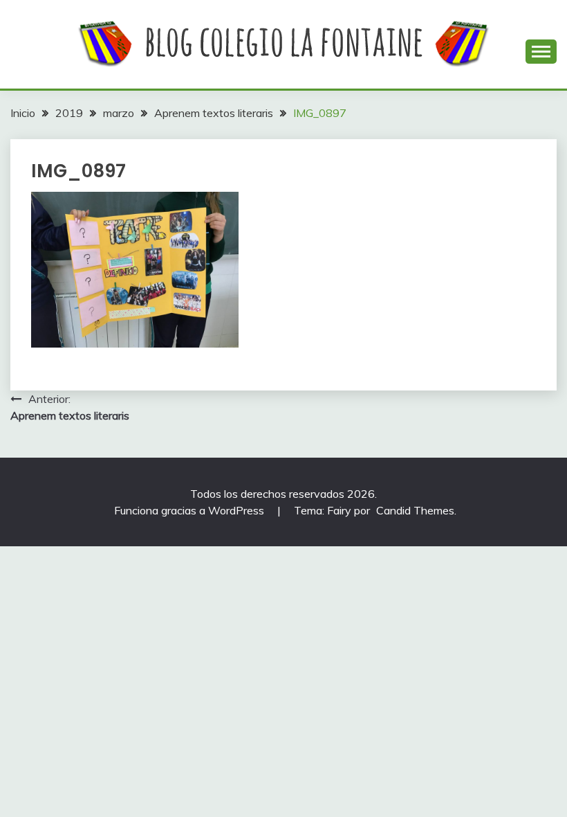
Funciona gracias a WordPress (190, 510)
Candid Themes (415, 510)
